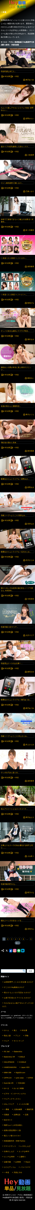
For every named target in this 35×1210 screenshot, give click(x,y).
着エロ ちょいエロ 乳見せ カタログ (17, 992)
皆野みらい (30, 118)
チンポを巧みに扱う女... (10, 772)
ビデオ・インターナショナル (15, 1093)
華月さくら (30, 414)
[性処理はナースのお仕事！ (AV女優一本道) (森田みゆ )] (17, 659)
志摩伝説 (17, 1114)
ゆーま (6, 1088)
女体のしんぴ (9, 1151)
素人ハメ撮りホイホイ (12, 1135)
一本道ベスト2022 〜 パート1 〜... (14, 294)
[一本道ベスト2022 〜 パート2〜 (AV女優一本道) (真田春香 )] (17, 254)
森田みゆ (30, 671)
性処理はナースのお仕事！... (12, 663)
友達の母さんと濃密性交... (11, 406)
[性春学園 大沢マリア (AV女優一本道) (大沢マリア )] (17, 623)
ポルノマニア (9, 1104)
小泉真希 (30, 155)
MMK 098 (7, 1072)
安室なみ (30, 523)
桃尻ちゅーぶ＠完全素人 (13, 1125)
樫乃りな (30, 892)
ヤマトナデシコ (10, 1146)
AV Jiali (7, 1051)
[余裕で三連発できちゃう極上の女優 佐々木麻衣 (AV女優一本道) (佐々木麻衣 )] (17, 215)
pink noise (20, 1077)
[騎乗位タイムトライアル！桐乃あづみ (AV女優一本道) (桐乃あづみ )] (17, 696)
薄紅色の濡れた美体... (9, 442)
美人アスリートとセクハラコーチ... (14, 809)
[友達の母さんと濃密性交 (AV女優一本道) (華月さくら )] (17, 402)
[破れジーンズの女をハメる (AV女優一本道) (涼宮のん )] (17, 917)
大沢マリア (30, 635)
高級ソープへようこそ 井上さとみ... (14, 736)
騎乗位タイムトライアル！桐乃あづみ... (16, 699)
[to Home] (17, 8)
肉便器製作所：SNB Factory (14, 1141)
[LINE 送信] (19, 950)
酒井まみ (30, 339)
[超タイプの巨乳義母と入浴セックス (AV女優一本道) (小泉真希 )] (17, 143)
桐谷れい (30, 378)
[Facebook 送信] (11, 950)
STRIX (30, 1077)
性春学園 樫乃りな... (8, 884)
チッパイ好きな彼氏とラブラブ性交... (15, 331)
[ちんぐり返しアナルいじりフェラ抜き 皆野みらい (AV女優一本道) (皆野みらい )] (17, 104)
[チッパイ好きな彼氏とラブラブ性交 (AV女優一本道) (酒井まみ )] (17, 327)
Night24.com (20, 1072)
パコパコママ (25, 1167)
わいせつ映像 (19, 1088)
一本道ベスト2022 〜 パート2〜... (14, 258)
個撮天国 (30, 1109)
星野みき (30, 487)
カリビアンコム (10, 1167)
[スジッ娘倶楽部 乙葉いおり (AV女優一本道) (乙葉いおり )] (17, 179)
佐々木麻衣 (30, 230)
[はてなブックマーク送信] (23, 950)
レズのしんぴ (25, 1146)
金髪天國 (7, 1162)
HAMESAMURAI (10, 1067)
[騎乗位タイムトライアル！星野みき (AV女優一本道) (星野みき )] (17, 475)
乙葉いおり (30, 191)
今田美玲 (30, 599)
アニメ (17, 1035)
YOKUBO (21, 1083)
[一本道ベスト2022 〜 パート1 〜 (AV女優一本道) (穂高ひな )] (17, 291)
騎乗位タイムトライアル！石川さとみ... (16, 551)
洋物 (26, 1035)
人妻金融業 (18, 1109)
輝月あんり (30, 817)
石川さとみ (30, 560)
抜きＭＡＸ (8, 1119)
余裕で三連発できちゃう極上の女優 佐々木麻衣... (17, 220)
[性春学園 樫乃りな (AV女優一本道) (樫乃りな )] (17, 880)
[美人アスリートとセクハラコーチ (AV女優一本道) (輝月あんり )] (17, 805)
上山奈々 (30, 856)
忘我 (26, 1114)
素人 (15, 1030)
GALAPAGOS (9, 1062)
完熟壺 (6, 1114)
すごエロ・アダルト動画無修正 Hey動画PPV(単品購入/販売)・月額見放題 (17, 43)
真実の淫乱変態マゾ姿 (12, 1130)
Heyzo (27, 1162)
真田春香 (30, 266)
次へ (17, 943)
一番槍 (6, 1109)
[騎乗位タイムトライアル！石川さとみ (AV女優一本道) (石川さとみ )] (17, 548)
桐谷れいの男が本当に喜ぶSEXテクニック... (16, 368)
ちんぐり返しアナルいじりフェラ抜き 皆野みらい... (17, 108)
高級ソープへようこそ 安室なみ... (13, 515)
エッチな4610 (24, 1151)
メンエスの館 (24, 1104)
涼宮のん (30, 929)
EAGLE (22, 1056)
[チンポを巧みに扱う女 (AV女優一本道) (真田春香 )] (17, 769)
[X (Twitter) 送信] (6, 950)
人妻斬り (22, 1156)
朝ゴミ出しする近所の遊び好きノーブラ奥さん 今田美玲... (17, 589)
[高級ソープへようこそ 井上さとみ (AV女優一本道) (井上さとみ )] (17, 732)
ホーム (6, 1030)
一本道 (16, 76)
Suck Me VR (8, 1083)
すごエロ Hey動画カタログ (14, 987)
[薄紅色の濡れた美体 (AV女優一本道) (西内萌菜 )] (17, 439)
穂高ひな (30, 303)
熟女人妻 (7, 1035)
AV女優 (7, 76)
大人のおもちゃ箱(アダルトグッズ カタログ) (18, 1004)
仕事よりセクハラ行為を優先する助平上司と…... (17, 846)
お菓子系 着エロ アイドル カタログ (17, 997)
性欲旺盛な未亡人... (8, 71)
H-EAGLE (22, 1062)
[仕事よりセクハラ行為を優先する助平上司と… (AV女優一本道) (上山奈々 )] (17, 841)
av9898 (18, 1162)
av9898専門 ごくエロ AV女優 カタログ (18, 982)
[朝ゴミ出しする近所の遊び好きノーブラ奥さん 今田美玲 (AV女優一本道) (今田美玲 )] (17, 584)
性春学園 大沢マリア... (9, 627)
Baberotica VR (9, 1056)
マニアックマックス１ (12, 1098)
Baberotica (18, 1051)
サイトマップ (19, 1040)
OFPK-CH (7, 1077)
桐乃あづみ (30, 79)
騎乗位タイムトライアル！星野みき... (15, 479)
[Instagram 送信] (15, 950)
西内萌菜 (30, 451)
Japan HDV (25, 1067)
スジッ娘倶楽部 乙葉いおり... (12, 183)
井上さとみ (30, 744)
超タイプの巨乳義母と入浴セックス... (15, 146)
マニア (6, 1040)
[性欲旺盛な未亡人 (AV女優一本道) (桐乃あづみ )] (17, 67)
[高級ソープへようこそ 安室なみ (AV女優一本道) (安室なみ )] (17, 511)
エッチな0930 (9, 1156)
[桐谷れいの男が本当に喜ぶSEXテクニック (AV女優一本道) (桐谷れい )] (17, 363)
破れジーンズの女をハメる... (12, 920)
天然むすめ (18, 1172)
